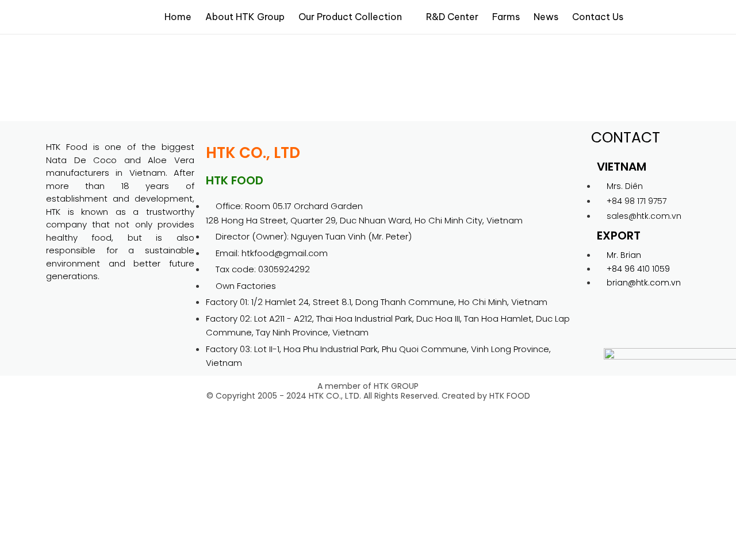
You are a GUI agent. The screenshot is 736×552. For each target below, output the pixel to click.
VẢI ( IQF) (104, 67)
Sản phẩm (67, 51)
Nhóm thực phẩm (126, 51)
